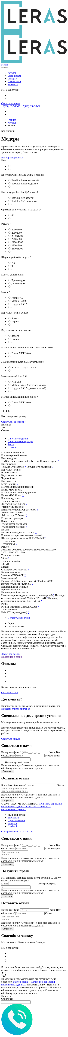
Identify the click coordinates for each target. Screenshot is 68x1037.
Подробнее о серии (11, 656)
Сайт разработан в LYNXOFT (17, 831)
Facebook (12, 826)
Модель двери (52, 755)
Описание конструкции (20, 441)
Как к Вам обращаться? (13, 785)
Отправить (8, 800)
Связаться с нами (10, 103)
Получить (7, 896)
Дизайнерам (14, 75)
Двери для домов (10, 654)
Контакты (13, 84)
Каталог (12, 73)
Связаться (6, 421)
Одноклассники (16, 820)
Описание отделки (18, 438)
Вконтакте (13, 817)
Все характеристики (12, 157)
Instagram (12, 823)
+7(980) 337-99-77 (10, 106)
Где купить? (18, 421)
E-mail (4, 883)
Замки (11, 444)
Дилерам (12, 78)
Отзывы (12, 447)
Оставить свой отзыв (19, 617)
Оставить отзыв (9, 692)
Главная (12, 119)
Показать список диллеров (15, 708)
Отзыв (60, 785)
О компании (14, 81)
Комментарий (52, 848)
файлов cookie (20, 981)
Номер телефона (10, 752)
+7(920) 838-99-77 (30, 106)
